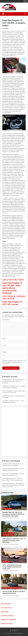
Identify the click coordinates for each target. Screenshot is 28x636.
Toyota (9, 587)
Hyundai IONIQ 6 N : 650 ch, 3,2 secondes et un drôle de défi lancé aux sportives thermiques (13, 381)
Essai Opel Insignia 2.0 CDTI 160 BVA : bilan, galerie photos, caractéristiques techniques (12, 288)
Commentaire (6, 319)
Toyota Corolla (17, 587)
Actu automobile (18, 633)
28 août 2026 (5, 518)
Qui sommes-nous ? (6, 607)
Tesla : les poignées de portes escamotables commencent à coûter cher (11, 567)
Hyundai (9, 508)
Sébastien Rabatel (14, 518)
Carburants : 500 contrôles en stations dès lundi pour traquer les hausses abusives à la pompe (13, 485)
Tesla (8, 561)
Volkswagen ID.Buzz (8, 535)
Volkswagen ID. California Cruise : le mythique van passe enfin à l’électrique (13, 540)
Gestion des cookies (6, 623)
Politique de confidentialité (8, 619)
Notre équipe (4, 611)
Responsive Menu (25, 1)
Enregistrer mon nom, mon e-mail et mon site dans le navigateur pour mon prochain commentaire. (14, 362)
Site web (4, 352)
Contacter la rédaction (7, 615)
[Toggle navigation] (3, 14)
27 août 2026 (5, 570)
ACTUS (4, 508)
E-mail (4, 345)
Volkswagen (10, 533)
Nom (4, 338)
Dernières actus (8, 493)
